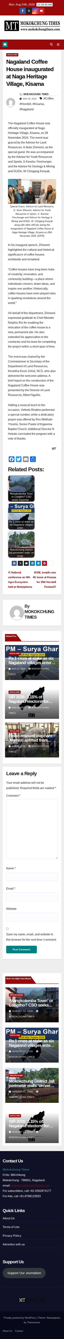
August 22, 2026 (23, 1011)
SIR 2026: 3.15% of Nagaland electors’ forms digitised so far (31, 701)
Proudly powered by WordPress (20, 1317)
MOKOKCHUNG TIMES (36, 94)
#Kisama (38, 103)
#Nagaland (27, 109)
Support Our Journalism (24, 1273)
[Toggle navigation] (58, 44)
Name (11, 868)
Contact (19, 1331)
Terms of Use (11, 1227)
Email (10, 888)
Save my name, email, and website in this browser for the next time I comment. (31, 937)
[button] (51, 44)
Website (11, 908)
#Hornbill (25, 103)
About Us (9, 1218)
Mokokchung (16, 995)
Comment (13, 795)
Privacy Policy (12, 1235)
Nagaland (12, 55)
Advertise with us (14, 1244)
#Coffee (49, 98)
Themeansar (33, 1322)
